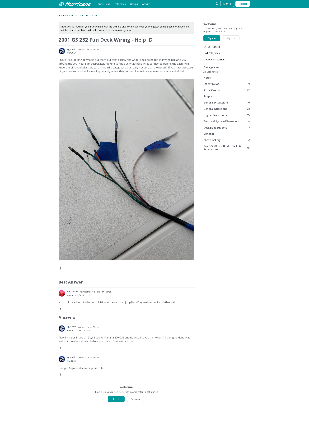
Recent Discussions (215, 59)
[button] (60, 268)
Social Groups (226, 90)
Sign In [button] (116, 399)
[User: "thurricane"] (62, 293)
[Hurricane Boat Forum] (75, 4)
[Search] (217, 4)
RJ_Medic (71, 49)
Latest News (226, 84)
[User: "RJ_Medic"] (62, 51)
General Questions (226, 108)
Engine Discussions (226, 115)
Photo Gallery (226, 140)
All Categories (212, 52)
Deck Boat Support (226, 127)
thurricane (72, 291)
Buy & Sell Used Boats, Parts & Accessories (226, 147)
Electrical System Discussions (226, 121)
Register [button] (135, 399)
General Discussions (226, 102)
